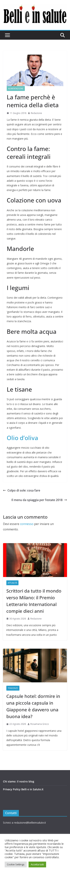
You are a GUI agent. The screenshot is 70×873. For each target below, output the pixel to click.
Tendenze (13, 688)
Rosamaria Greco (39, 724)
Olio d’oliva (22, 438)
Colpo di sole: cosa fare (23, 490)
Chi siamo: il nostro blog (18, 781)
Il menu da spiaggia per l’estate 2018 (37, 500)
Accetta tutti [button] (37, 864)
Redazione (36, 113)
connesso (26, 524)
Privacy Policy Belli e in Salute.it (23, 789)
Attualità (12, 583)
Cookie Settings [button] (15, 864)
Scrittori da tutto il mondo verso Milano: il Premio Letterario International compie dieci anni (33, 601)
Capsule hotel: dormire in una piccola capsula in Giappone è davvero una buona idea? (33, 706)
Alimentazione (15, 88)
